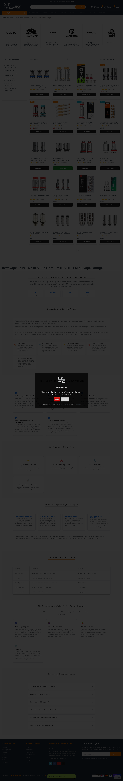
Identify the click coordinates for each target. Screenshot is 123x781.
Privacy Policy (77, 404)
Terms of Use (68, 404)
